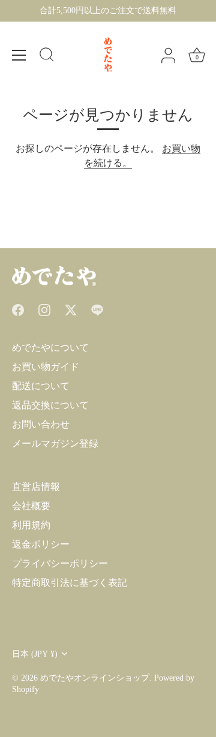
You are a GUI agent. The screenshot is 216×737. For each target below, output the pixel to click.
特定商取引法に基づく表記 (69, 582)
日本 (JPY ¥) (35, 653)
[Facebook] (18, 309)
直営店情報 (36, 487)
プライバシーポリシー (60, 563)
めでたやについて (50, 347)
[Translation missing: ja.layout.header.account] (168, 56)
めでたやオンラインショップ (94, 677)
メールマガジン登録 (55, 443)
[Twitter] (71, 309)
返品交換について (50, 405)
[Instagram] (44, 309)
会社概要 (31, 506)
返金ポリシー (41, 544)
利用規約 (31, 525)
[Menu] (19, 55)
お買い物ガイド (45, 367)
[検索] (47, 56)
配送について (41, 386)
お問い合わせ (41, 424)
